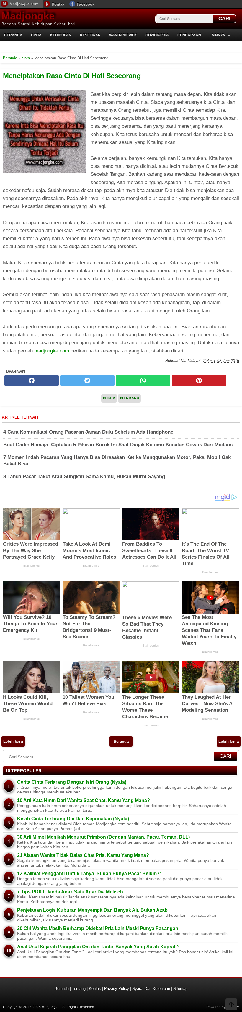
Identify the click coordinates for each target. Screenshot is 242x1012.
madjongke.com (51, 351)
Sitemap (180, 988)
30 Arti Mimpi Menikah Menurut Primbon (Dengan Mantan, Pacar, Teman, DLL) (103, 836)
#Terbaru (129, 398)
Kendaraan (189, 35)
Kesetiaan (90, 35)
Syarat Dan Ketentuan (151, 988)
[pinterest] (199, 380)
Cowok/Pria (157, 35)
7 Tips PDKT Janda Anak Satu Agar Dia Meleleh (70, 891)
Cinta (36, 35)
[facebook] (31, 380)
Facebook (85, 4)
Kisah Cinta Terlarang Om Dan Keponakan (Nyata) (73, 818)
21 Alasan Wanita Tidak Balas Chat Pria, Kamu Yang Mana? (83, 855)
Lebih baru (13, 741)
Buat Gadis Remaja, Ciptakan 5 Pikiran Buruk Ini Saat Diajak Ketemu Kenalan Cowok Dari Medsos (118, 444)
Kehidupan (60, 35)
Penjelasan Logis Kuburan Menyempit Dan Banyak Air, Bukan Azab (92, 910)
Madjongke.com (24, 4)
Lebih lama (228, 741)
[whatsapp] (143, 380)
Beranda (13, 35)
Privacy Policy (116, 988)
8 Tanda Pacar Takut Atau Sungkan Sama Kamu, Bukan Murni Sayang (84, 476)
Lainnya (217, 35)
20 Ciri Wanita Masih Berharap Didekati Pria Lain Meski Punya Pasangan (97, 928)
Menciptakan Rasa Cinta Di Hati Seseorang (72, 76)
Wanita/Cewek (123, 35)
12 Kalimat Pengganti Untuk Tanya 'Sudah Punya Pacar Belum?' (89, 873)
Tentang (79, 988)
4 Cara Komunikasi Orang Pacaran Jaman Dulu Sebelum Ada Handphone (88, 432)
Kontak (58, 4)
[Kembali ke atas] (231, 1004)
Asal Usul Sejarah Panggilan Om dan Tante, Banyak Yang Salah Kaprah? (98, 946)
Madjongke (28, 16)
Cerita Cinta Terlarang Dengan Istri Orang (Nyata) (71, 782)
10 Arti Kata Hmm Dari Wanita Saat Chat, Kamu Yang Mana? (83, 800)
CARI (224, 19)
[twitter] (87, 380)
